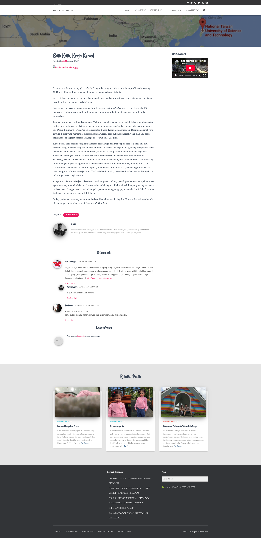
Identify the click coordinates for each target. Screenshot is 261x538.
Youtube (207, 3)
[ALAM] (60, 229)
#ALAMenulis (140, 10)
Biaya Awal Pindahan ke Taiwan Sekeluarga (180, 426)
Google (195, 3)
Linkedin (199, 3)
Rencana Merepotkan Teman (68, 426)
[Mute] (200, 75)
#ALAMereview (192, 10)
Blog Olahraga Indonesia (122, 498)
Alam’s (127, 11)
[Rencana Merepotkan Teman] (77, 402)
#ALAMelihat (155, 10)
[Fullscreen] (204, 75)
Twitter (191, 3)
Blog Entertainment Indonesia (125, 488)
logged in (81, 336)
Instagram (203, 3)
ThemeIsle (204, 532)
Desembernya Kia (117, 426)
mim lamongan (70, 261)
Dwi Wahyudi (115, 479)
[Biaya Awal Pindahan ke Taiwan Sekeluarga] (183, 402)
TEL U (111, 508)
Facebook (188, 3)
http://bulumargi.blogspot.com (99, 278)
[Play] (176, 75)
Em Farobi (69, 305)
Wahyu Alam (72, 286)
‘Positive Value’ (125, 508)
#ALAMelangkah (173, 11)
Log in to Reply (70, 283)
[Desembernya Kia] (130, 402)
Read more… (86, 443)
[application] (190, 68)
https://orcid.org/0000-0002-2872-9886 (180, 487)
